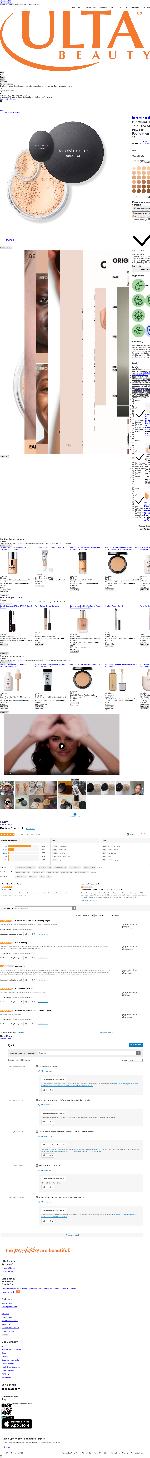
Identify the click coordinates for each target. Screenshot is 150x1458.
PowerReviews (30, 829)
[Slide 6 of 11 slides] (63, 351)
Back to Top (20, 1032)
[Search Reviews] (74, 908)
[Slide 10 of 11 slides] (110, 351)
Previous (103, 1032)
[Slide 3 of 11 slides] (28, 351)
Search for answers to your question (23, 1053)
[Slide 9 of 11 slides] (99, 351)
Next (110, 1032)
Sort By (124, 1060)
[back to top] (1, 1456)
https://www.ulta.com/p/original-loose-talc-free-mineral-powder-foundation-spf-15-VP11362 (71, 1151)
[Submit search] (138, 1053)
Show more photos (75, 817)
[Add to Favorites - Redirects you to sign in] (133, 273)
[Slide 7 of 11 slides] (75, 351)
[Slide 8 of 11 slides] (87, 351)
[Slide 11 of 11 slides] (122, 351)
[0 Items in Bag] (75, 103)
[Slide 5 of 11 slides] (52, 351)
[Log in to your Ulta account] (1, 93)
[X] (1, 101)
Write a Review (35, 834)
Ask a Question (135, 1044)
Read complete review (88, 900)
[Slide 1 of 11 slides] (5, 351)
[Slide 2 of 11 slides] (17, 351)
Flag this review (43, 934)
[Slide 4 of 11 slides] (40, 351)
